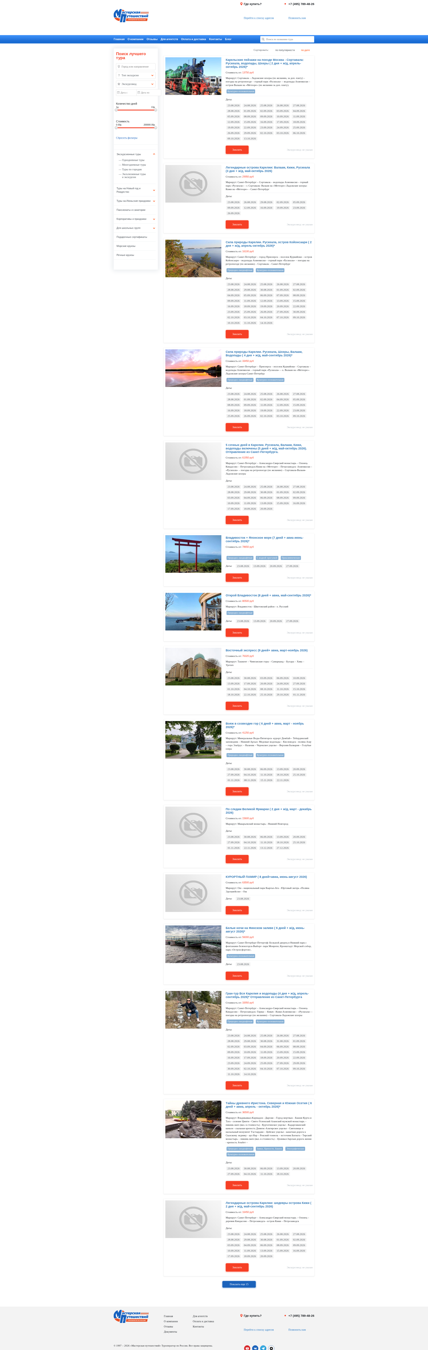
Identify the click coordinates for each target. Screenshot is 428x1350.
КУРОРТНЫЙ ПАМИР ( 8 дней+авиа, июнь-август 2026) (266, 876)
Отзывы (152, 39)
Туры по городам (132, 169)
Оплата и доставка (193, 39)
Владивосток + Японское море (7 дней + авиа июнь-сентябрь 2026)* (264, 539)
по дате (305, 50)
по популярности (285, 50)
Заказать (237, 149)
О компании (135, 39)
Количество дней (126, 103)
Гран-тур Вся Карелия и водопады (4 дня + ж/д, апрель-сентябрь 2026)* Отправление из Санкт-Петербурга (267, 995)
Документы (170, 1331)
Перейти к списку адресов (259, 18)
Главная (119, 39)
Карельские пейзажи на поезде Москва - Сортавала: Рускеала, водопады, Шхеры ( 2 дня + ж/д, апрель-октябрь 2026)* (265, 63)
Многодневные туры (134, 164)
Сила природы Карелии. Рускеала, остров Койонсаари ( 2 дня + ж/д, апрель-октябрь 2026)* (269, 244)
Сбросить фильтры (126, 138)
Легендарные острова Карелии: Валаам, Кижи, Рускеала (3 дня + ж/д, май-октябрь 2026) (268, 169)
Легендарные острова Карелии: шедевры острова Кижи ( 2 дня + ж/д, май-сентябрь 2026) (268, 1204)
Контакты (215, 39)
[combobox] (135, 75)
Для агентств (169, 39)
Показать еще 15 (239, 1284)
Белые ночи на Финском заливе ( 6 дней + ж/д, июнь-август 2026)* (265, 929)
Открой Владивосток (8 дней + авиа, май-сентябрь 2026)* (268, 595)
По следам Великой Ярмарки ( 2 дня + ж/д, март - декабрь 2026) (269, 810)
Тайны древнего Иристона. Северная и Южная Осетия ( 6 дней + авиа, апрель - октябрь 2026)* (269, 1104)
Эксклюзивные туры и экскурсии (134, 176)
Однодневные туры (133, 160)
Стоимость (122, 121)
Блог (228, 39)
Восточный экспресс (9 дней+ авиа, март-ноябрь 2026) (267, 650)
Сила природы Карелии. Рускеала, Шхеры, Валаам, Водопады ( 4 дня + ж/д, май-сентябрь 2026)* (264, 353)
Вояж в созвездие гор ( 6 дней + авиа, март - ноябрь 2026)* (265, 725)
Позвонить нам (297, 18)
